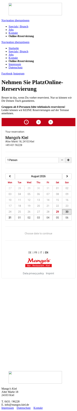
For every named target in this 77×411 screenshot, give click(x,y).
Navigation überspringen (15, 20)
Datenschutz (16, 67)
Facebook (7, 73)
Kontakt (13, 57)
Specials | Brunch (18, 51)
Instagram (18, 73)
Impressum (15, 64)
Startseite (14, 48)
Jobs (11, 54)
